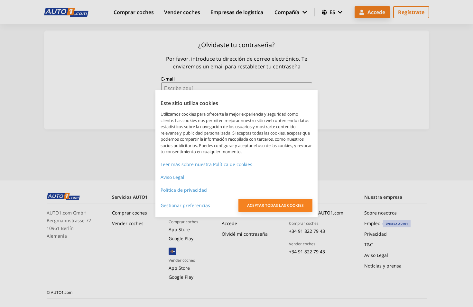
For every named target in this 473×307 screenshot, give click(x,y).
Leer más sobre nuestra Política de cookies (206, 164)
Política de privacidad (184, 190)
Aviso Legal (172, 177)
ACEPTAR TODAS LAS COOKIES (275, 205)
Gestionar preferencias (185, 205)
